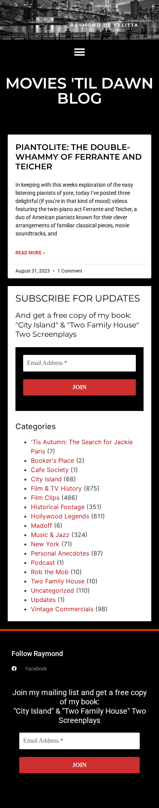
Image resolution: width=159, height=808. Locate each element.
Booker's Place (52, 460)
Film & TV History (56, 488)
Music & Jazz (50, 535)
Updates (43, 599)
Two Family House (58, 581)
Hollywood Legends (60, 516)
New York (45, 544)
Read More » (30, 253)
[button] (79, 52)
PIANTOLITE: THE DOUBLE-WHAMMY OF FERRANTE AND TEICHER (78, 156)
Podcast (43, 562)
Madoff (41, 525)
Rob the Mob (50, 572)
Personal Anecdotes (60, 553)
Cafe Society (50, 470)
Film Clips (45, 497)
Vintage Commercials (62, 609)
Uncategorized (52, 590)
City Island (46, 479)
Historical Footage (58, 507)
